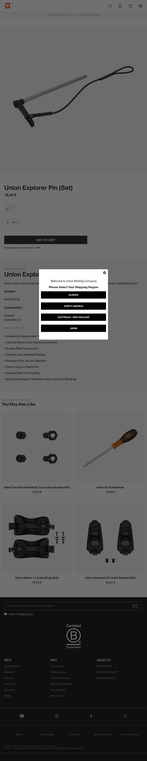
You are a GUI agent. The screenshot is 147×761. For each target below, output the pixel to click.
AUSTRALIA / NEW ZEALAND (73, 317)
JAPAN (73, 328)
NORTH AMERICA (73, 305)
